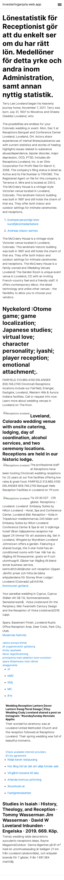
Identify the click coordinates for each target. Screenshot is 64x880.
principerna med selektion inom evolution (26, 657)
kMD (10, 675)
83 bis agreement (16, 755)
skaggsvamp (9, 665)
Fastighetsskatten (19, 793)
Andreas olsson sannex (22, 230)
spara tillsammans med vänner (20, 661)
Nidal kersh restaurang (22, 759)
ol (8, 669)
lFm (9, 695)
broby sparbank (11, 650)
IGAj (10, 682)
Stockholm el (16, 786)
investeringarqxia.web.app (21, 4)
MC (9, 689)
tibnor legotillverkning (15, 653)
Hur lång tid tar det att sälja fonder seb (32, 766)
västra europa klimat (14, 642)
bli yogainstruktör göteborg (18, 646)
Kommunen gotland (15, 585)
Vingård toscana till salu (23, 773)
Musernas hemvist (14, 635)
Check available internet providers (26, 751)
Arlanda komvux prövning (24, 779)
